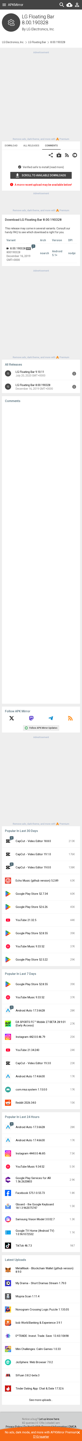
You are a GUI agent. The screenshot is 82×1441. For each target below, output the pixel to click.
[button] (50, 155)
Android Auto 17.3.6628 (30, 1010)
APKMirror (15, 5)
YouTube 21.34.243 (27, 1050)
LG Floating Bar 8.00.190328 (33, 385)
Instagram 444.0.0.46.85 (30, 1153)
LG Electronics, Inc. (41, 29)
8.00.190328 (18, 248)
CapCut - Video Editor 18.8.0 (33, 841)
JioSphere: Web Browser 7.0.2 (34, 1362)
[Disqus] (41, 553)
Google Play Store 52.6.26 (32, 907)
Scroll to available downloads (44, 175)
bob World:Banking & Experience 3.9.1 (39, 1322)
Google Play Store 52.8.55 (32, 933)
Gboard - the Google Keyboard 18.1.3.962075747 (35, 1206)
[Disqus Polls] (41, 454)
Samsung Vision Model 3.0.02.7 (35, 1219)
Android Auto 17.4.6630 (30, 1076)
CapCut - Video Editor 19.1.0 (33, 854)
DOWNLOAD (11, 145)
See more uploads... (41, 1400)
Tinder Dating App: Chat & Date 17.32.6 (40, 1388)
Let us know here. (49, 1419)
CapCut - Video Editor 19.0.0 (33, 867)
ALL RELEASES (31, 145)
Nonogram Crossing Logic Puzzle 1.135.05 (42, 1309)
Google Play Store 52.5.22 (32, 959)
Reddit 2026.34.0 (26, 1102)
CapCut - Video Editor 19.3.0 (33, 1063)
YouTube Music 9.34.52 (30, 1166)
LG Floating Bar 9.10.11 (30, 372)
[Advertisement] (41, 95)
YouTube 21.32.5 (26, 920)
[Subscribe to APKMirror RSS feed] (70, 719)
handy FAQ (11, 232)
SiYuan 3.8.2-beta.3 (27, 1375)
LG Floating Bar (37, 42)
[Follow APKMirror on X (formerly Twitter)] (11, 719)
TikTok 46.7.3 (24, 1245)
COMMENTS (51, 145)
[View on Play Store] (59, 155)
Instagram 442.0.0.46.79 (30, 1037)
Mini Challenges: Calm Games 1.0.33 (38, 1349)
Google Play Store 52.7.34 (32, 893)
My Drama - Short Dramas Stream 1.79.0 (41, 1283)
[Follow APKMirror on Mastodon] (31, 719)
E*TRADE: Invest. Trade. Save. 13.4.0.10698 (42, 1336)
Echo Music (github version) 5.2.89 (37, 880)
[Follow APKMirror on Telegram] (50, 719)
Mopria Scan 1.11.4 (27, 1296)
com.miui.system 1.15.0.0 (31, 1089)
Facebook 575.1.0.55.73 (30, 1193)
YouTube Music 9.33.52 (30, 946)
